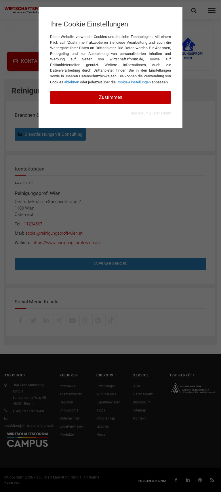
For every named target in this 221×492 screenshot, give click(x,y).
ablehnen (71, 82)
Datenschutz (161, 113)
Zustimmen (110, 97)
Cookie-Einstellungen (134, 82)
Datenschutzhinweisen (98, 76)
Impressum (140, 113)
